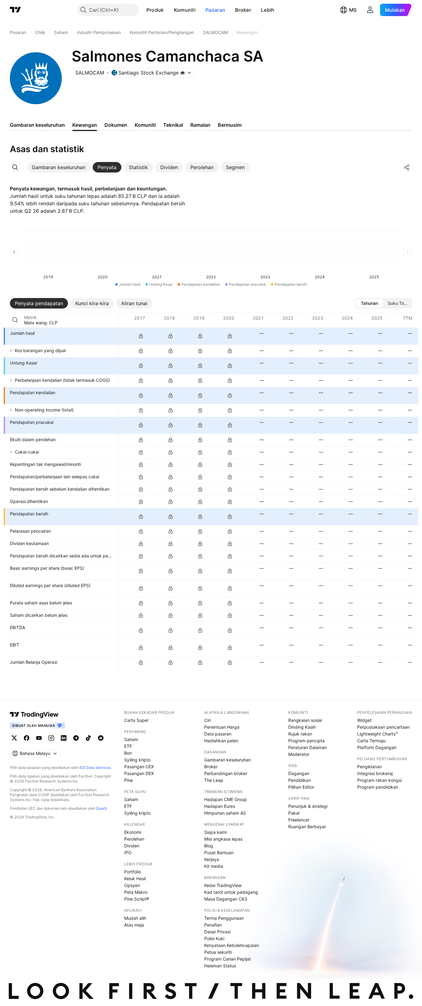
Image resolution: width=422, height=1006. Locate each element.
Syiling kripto (137, 759)
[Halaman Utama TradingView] (15, 10)
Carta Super (136, 720)
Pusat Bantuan (219, 852)
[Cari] (15, 320)
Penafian (213, 924)
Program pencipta (306, 740)
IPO (128, 852)
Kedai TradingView (223, 885)
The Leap (213, 780)
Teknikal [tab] (173, 125)
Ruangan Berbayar (307, 826)
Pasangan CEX (139, 766)
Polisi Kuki (214, 938)
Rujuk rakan (300, 733)
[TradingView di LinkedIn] (63, 738)
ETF (128, 746)
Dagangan (298, 773)
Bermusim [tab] (230, 125)
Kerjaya (211, 859)
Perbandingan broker (225, 773)
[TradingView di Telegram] (76, 738)
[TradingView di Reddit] (100, 738)
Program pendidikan (377, 787)
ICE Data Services (95, 767)
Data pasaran (217, 733)
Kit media (213, 866)
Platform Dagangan (376, 747)
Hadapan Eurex (219, 806)
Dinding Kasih (302, 727)
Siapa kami (215, 832)
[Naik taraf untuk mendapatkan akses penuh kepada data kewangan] (141, 336)
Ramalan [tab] (200, 125)
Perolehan (134, 839)
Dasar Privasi (217, 931)
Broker (243, 10)
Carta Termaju (371, 740)
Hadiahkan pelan (221, 740)
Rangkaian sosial (305, 720)
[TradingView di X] (14, 738)
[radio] (369, 303)
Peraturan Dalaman (307, 747)
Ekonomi (132, 832)
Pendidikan (299, 780)
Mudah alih (135, 918)
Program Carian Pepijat (227, 958)
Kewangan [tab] (84, 125)
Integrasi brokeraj (375, 773)
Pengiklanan (369, 766)
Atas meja (134, 924)
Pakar (294, 813)
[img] (182, 72)
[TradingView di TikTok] (88, 738)
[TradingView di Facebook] (26, 738)
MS (353, 10)
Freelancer (299, 819)
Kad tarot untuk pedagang (231, 892)
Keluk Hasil (135, 878)
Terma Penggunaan (224, 918)
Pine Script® (136, 899)
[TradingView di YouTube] (39, 738)
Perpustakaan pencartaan (383, 727)
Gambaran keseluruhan (227, 759)
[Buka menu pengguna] (370, 10)
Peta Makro (135, 892)
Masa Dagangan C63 (225, 899)
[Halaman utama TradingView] (34, 714)
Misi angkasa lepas (223, 839)
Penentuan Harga (221, 727)
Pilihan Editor (301, 787)
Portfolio (132, 871)
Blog (208, 845)
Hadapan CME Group (225, 799)
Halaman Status (220, 965)
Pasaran (215, 10)
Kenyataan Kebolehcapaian (231, 945)
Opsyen (132, 885)
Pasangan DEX (139, 773)
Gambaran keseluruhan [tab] (37, 125)
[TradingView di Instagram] (51, 738)
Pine (128, 780)
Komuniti (185, 10)
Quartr (101, 808)
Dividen (131, 845)
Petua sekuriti (218, 952)
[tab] (58, 167)
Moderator (298, 754)
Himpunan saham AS (225, 813)
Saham (131, 739)
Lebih (268, 10)
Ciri (207, 720)
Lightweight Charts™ (377, 733)
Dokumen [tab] (115, 125)
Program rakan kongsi (379, 780)
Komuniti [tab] (145, 125)
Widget (364, 720)
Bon (128, 753)
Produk (155, 10)
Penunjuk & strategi (307, 806)
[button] (168, 10)
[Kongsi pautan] (407, 167)
